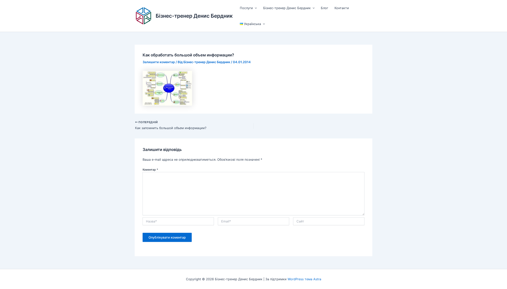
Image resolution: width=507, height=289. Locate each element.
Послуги (246, 8)
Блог (324, 8)
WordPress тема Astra (304, 279)
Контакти (342, 8)
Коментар (150, 169)
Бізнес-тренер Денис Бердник (194, 16)
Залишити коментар (159, 62)
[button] (255, 8)
